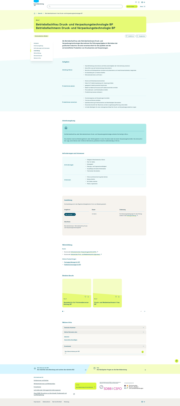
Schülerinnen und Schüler (41, 380)
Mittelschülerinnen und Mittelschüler (44, 383)
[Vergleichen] (88, 296)
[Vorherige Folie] (141, 311)
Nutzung (66, 402)
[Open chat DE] (176, 361)
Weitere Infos (37, 58)
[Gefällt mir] (85, 296)
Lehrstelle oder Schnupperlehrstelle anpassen (47, 390)
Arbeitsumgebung (38, 45)
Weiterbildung (37, 53)
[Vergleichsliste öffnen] (139, 2)
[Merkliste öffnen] (136, 2)
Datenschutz (46, 402)
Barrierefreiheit (57, 402)
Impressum (37, 402)
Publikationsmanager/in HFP (72, 264)
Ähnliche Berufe (38, 55)
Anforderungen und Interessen (42, 48)
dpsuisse (66, 336)
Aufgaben (36, 43)
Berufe (40, 13)
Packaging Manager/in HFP (72, 262)
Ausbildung (37, 50)
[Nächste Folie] (144, 311)
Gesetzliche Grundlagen (70, 339)
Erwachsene (37, 387)
